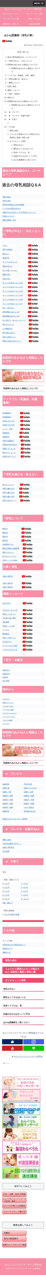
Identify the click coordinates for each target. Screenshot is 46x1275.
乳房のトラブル (8, 216)
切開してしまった (9, 449)
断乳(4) (5, 541)
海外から (10, 97)
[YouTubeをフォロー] (12, 1048)
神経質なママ (8, 948)
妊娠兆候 (6, 784)
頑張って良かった (9, 638)
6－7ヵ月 (6, 895)
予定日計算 (28, 784)
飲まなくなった (8, 485)
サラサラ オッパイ (10, 610)
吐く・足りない (8, 308)
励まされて (7, 603)
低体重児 (5, 677)
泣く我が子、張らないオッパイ (14, 320)
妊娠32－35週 (29, 803)
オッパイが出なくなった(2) (13, 283)
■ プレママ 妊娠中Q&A (18, 116)
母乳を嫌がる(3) (8, 497)
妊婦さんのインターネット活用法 (15, 819)
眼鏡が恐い (7, 274)
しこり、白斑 (8, 429)
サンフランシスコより (10, 713)
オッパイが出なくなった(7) (13, 304)
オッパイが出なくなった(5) (13, 295)
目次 (20, 52)
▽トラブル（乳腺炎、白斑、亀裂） (21, 75)
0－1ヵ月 (6, 884)
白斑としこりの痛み (10, 560)
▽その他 (10, 127)
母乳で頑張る (8, 249)
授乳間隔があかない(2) (11, 316)
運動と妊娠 (7, 840)
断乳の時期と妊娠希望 (11, 548)
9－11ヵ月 (25, 899)
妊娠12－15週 (8, 796)
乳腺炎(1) (6, 433)
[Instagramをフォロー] (33, 1041)
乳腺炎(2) (6, 437)
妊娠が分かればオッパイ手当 (25, 156)
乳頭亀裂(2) (7, 417)
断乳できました (8, 552)
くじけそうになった (10, 649)
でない (5, 245)
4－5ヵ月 (6, 891)
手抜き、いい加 (8, 626)
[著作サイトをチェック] (12, 1041)
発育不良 (6, 258)
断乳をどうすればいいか (23, 149)
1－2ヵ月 (24, 884)
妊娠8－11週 (28, 792)
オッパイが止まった (10, 262)
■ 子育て (12, 119)
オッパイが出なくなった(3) (13, 287)
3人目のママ (7, 642)
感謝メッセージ (13, 90)
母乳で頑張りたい (9, 337)
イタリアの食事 (7, 720)
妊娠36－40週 (8, 807)
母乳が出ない (19, 145)
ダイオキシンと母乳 (18, 141)
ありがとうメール (9, 556)
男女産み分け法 (29, 811)
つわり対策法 (29, 807)
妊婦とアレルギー (30, 788)
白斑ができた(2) (8, 425)
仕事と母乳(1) (8, 576)
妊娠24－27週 (29, 800)
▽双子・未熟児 (13, 94)
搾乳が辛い (7, 279)
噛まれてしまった (9, 453)
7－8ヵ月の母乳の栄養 (11, 914)
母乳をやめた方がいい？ (12, 341)
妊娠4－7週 (7, 792)
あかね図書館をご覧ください (25, 160)
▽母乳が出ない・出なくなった (19, 61)
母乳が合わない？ (9, 500)
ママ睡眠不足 (8, 329)
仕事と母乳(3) (8, 587)
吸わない (6, 254)
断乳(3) (5, 537)
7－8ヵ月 (24, 895)
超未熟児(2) (6, 674)
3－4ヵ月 (24, 887)
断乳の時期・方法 (9, 220)
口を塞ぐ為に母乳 (9, 618)
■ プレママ (13, 112)
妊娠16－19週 (29, 796)
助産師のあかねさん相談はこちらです (22, 65)
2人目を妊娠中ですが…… (12, 844)
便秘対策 (6, 811)
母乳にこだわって (9, 614)
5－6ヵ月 (24, 891)
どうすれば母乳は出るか (12, 208)
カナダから (6, 699)
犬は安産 (6, 851)
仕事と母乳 (11, 86)
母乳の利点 (7, 197)
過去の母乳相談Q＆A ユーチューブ (22, 57)
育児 (4, 872)
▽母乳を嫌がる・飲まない (18, 79)
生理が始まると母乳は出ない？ (14, 945)
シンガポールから (8, 706)
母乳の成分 (14, 131)
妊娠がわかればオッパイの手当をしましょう (19, 212)
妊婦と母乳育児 (8, 847)
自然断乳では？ (8, 544)
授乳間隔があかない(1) (11, 312)
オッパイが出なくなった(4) (13, 291)
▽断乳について (13, 83)
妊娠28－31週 (8, 803)
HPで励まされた (9, 333)
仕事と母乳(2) (8, 583)
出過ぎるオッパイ (9, 456)
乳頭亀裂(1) (7, 413)
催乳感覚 (6, 622)
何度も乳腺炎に (8, 441)
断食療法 (6, 634)
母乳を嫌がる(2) (8, 493)
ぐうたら (6, 630)
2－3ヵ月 (6, 887)
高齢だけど (7, 952)
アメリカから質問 (8, 709)
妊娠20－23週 (8, 800)
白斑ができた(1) (8, 421)
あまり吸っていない (10, 270)
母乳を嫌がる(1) (8, 489)
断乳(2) (5, 533)
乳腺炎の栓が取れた (10, 445)
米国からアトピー (8, 702)
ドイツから (6, 723)
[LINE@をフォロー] (33, 1048)
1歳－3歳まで (8, 903)
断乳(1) (5, 529)
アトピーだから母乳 (10, 646)
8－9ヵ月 (6, 899)
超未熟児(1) (6, 670)
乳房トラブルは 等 (22, 152)
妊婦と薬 (6, 788)
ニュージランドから (9, 716)
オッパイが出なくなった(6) (13, 299)
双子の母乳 (6, 681)
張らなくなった (8, 324)
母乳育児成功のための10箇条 (13, 205)
